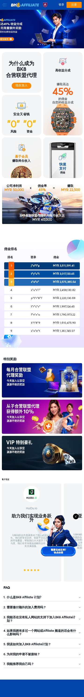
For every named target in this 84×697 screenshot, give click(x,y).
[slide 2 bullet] (40, 44)
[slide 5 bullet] (47, 44)
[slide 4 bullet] (44, 44)
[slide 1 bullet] (38, 44)
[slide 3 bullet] (42, 44)
